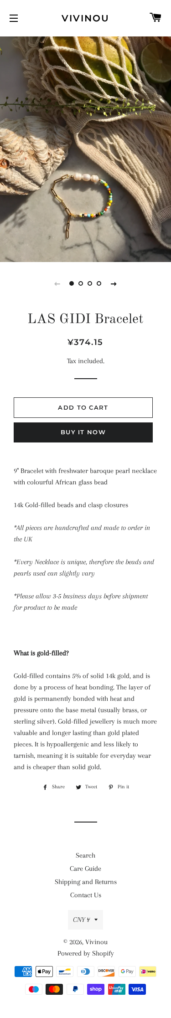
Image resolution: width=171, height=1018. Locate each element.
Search (85, 855)
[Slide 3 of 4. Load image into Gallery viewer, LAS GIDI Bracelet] (90, 283)
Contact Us (85, 895)
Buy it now (83, 432)
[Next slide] (114, 283)
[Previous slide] (57, 283)
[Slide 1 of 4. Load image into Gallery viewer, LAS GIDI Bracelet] (72, 283)
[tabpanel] (85, 148)
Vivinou (85, 18)
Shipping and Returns (86, 882)
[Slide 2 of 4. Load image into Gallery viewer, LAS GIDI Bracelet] (81, 283)
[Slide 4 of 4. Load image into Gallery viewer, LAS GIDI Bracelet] (99, 283)
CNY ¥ (81, 919)
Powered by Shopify (85, 953)
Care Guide (85, 868)
